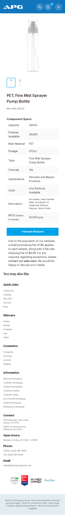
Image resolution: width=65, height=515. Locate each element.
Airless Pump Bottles (12, 387)
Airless (6, 321)
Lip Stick (7, 360)
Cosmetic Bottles (11, 391)
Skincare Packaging (12, 379)
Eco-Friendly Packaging (14, 399)
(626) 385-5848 (15, 455)
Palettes (7, 364)
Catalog (7, 295)
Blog (5, 307)
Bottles (6, 325)
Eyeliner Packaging (12, 403)
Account (7, 303)
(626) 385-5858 (18, 451)
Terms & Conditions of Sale (34, 503)
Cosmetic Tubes (10, 395)
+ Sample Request (32, 231)
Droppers (7, 329)
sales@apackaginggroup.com (17, 465)
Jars (5, 333)
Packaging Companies (13, 407)
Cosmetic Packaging (13, 383)
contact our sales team (22, 261)
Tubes (6, 337)
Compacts (8, 352)
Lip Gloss (7, 356)
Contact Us (8, 291)
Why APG (7, 299)
